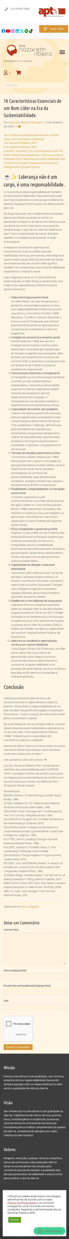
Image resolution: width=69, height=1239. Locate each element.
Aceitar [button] (14, 1219)
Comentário (11, 929)
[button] (3, 31)
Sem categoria (30, 906)
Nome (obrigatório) (15, 970)
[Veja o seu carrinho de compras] (19, 73)
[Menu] (62, 52)
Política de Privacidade (21, 1203)
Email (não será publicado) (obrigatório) (27, 985)
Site (6, 1000)
